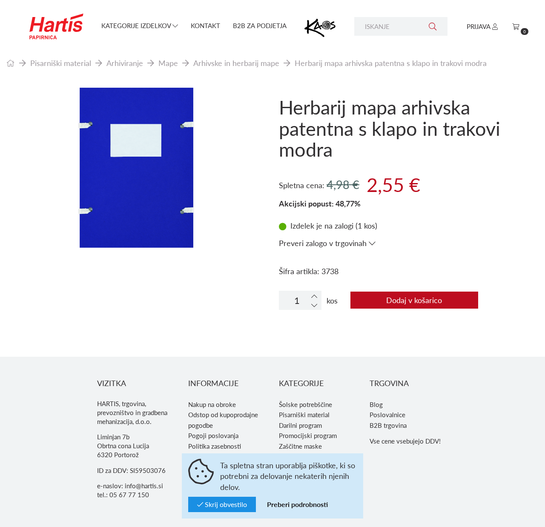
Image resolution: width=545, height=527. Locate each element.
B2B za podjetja (260, 25)
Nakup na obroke (212, 404)
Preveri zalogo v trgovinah (324, 243)
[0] (515, 26)
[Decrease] (314, 305)
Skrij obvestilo (225, 504)
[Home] (10, 62)
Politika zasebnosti (214, 446)
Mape (168, 62)
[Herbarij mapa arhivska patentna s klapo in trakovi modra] (136, 168)
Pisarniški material (60, 62)
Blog (376, 404)
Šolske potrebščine (305, 404)
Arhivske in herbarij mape (236, 62)
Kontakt (205, 25)
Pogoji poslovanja (213, 435)
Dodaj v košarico (414, 300)
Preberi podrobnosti (297, 504)
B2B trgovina (388, 425)
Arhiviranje (124, 62)
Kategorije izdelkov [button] (136, 25)
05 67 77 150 (129, 494)
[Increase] (314, 296)
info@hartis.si (144, 485)
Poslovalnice (387, 414)
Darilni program (300, 425)
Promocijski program (308, 435)
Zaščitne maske (300, 446)
